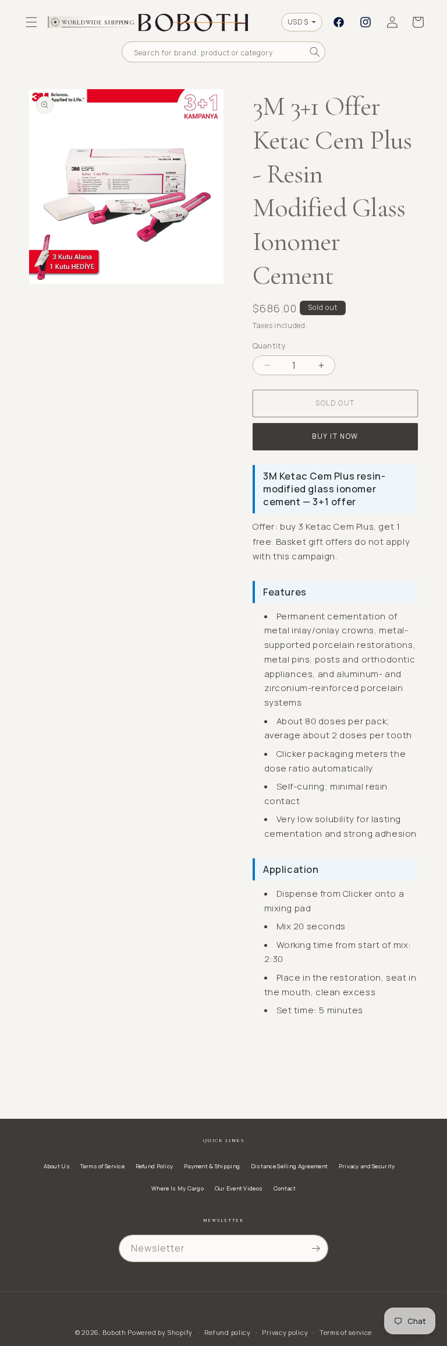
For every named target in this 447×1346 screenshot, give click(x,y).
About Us (57, 1166)
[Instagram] (365, 22)
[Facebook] (339, 22)
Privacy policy (285, 1332)
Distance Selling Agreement (289, 1166)
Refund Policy (154, 1166)
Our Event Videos (239, 1188)
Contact (285, 1188)
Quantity (269, 345)
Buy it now (335, 436)
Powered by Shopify (160, 1332)
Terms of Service (102, 1166)
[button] (31, 22)
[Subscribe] (315, 1248)
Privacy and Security (367, 1166)
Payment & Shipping (212, 1166)
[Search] (315, 52)
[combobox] (223, 52)
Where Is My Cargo (177, 1188)
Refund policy (227, 1332)
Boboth (114, 1332)
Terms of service (346, 1332)
